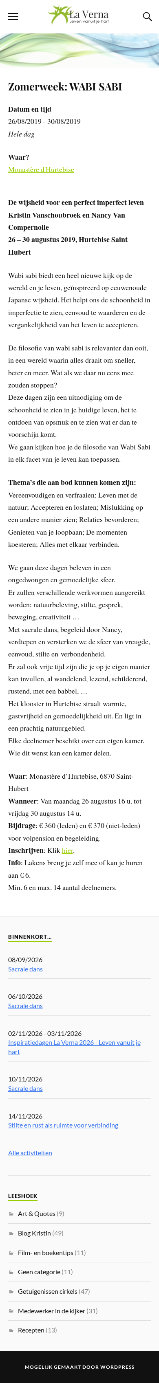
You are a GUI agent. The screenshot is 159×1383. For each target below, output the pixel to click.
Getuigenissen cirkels (47, 1291)
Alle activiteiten (30, 1152)
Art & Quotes (36, 1213)
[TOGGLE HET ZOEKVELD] (146, 17)
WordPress (117, 1367)
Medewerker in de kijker (51, 1311)
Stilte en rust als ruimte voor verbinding (63, 1125)
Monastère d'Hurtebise (41, 169)
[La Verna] (79, 21)
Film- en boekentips (45, 1252)
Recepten (31, 1330)
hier (67, 850)
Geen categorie (39, 1271)
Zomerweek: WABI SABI (65, 86)
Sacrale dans (25, 969)
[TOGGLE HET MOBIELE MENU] (13, 17)
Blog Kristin (34, 1233)
